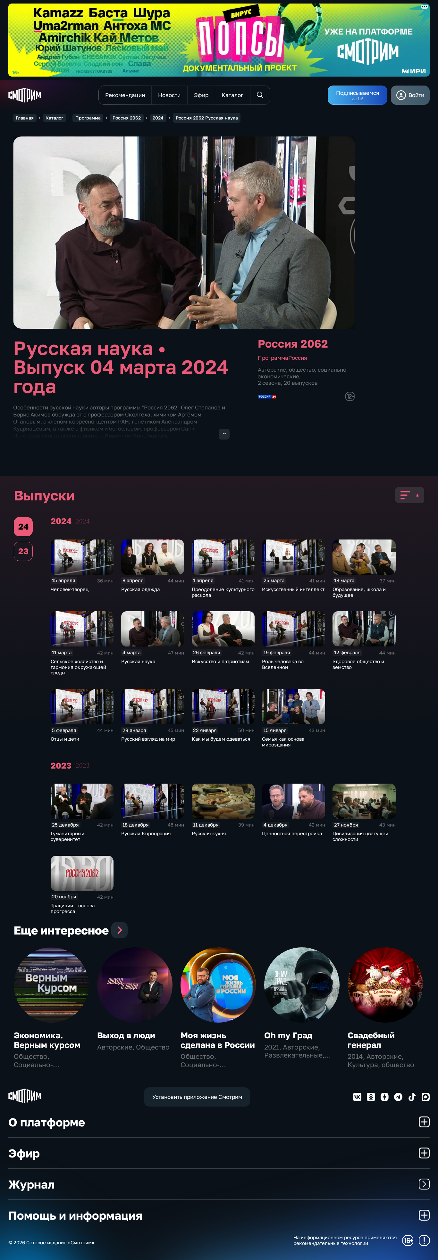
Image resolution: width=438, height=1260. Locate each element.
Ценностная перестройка (292, 833)
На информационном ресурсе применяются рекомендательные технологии (345, 1240)
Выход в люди (126, 1035)
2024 (158, 117)
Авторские (272, 369)
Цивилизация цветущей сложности (360, 836)
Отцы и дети (65, 739)
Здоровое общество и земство (358, 664)
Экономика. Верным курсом (47, 1040)
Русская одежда (140, 589)
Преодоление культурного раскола (223, 592)
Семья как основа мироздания (283, 741)
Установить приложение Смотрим (197, 1096)
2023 (83, 765)
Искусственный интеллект (293, 589)
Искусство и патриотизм (220, 661)
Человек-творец (69, 589)
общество (302, 369)
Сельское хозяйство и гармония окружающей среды (78, 667)
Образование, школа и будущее (359, 592)
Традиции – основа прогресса (73, 908)
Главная (25, 117)
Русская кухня (209, 833)
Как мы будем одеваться (221, 739)
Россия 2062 (127, 117)
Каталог (54, 117)
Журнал (31, 1184)
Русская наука (138, 661)
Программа (88, 117)
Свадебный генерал (371, 1040)
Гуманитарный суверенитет (67, 836)
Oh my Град (288, 1035)
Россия (297, 357)
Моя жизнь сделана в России (218, 1040)
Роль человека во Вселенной (283, 664)
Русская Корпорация (146, 833)
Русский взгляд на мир (148, 739)
